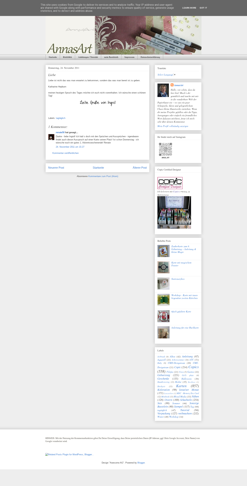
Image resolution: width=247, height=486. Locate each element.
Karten (181, 385)
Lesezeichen (168, 393)
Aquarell (161, 359)
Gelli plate (188, 375)
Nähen (195, 396)
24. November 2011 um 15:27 (70, 147)
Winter (160, 416)
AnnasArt (178, 85)
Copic (177, 367)
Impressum (129, 57)
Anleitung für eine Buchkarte (185, 327)
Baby (159, 363)
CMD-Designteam (176, 362)
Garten (190, 371)
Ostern (168, 400)
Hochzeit (161, 386)
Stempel (178, 406)
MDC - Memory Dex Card (188, 393)
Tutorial (184, 410)
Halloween (186, 378)
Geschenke (163, 378)
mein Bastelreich (111, 57)
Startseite (53, 57)
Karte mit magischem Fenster (181, 264)
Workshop (173, 416)
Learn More (189, 8)
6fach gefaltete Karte (181, 311)
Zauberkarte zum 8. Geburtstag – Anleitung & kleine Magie (183, 249)
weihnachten (185, 413)
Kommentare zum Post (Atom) (103, 176)
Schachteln (186, 400)
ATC (191, 359)
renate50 (60, 132)
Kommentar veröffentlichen (65, 153)
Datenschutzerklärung (150, 57)
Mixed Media (180, 396)
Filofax (170, 371)
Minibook (165, 396)
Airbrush (161, 356)
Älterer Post (140, 167)
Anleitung (187, 356)
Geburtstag (163, 375)
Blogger (141, 462)
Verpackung (163, 413)
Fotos (181, 372)
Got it (203, 8)
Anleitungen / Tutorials (88, 57)
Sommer (176, 403)
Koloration (163, 390)
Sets (159, 403)
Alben (172, 356)
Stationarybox (177, 278)
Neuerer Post (56, 167)
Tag (192, 406)
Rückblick (67, 57)
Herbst (178, 381)
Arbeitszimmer (178, 359)
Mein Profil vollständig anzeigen (172, 126)
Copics (176, 191)
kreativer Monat (189, 390)
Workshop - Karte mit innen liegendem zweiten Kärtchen (184, 297)
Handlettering (163, 382)
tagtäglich (60, 118)
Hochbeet (191, 382)
